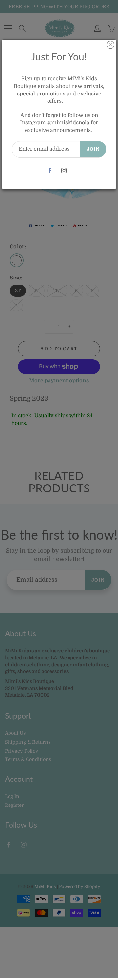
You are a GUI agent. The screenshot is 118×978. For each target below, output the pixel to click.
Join (93, 149)
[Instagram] (63, 170)
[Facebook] (49, 170)
